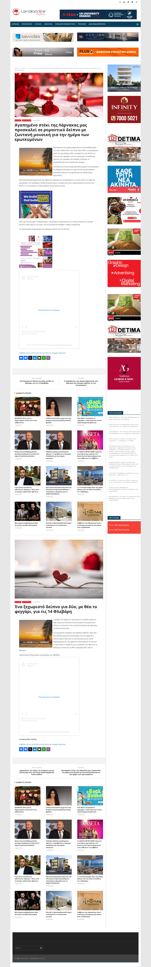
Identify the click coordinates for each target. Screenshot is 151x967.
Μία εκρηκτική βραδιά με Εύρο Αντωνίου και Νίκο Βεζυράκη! (26, 524)
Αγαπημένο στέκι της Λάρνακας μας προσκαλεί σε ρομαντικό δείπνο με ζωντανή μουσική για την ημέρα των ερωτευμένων (81, 771)
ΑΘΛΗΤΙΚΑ (48, 24)
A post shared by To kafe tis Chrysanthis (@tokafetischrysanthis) (49, 345)
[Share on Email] (39, 358)
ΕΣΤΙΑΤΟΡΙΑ (27, 120)
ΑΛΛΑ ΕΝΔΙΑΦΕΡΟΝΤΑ (97, 24)
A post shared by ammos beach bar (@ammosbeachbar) (49, 732)
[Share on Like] (26, 358)
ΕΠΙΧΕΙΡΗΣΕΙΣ (27, 24)
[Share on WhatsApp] (44, 358)
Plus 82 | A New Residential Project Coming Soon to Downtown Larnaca (59, 525)
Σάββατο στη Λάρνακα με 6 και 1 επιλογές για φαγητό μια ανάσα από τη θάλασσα (89, 525)
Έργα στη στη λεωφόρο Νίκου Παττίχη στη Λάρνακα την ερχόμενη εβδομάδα (123, 425)
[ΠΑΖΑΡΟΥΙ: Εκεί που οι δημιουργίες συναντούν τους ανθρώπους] (27, 406)
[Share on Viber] (48, 358)
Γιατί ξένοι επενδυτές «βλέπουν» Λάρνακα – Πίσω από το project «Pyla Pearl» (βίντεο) (27, 489)
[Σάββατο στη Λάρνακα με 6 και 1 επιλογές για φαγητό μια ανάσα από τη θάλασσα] (90, 511)
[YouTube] (124, 2)
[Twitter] (128, 2)
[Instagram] (132, 2)
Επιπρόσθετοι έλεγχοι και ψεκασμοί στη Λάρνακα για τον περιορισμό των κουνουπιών (124, 498)
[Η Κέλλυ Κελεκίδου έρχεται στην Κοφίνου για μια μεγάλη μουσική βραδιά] (59, 406)
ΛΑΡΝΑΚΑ (15, 24)
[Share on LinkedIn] (35, 358)
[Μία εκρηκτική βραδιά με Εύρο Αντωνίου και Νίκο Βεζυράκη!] (27, 511)
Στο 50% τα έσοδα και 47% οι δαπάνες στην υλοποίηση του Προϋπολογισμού (123, 481)
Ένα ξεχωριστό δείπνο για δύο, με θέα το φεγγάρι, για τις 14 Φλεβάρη (37, 381)
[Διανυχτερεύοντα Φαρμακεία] (136, 2)
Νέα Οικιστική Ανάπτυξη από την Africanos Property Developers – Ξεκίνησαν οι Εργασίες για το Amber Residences (58, 490)
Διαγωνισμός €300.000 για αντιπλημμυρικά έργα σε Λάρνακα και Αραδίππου (123, 489)
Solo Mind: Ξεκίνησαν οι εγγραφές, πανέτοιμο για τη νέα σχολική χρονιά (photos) (89, 420)
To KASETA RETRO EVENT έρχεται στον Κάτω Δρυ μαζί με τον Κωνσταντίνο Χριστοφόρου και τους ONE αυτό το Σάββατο (89, 455)
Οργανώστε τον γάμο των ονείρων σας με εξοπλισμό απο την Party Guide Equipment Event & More (36, 771)
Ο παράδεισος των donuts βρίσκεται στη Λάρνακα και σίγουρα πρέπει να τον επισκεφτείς (81, 382)
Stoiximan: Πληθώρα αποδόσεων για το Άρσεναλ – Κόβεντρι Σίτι (124, 474)
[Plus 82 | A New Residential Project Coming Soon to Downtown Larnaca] (59, 511)
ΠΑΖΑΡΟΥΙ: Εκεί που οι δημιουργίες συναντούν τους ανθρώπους (26, 420)
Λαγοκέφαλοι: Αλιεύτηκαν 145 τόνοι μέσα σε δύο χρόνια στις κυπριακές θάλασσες (124, 432)
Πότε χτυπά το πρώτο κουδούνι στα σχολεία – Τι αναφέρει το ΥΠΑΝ (122, 439)
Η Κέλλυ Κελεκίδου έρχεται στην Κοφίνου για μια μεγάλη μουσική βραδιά (58, 420)
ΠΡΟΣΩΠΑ (82, 24)
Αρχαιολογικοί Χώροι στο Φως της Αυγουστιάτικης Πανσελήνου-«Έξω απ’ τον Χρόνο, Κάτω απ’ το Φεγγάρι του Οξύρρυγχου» (123, 465)
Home (16, 68)
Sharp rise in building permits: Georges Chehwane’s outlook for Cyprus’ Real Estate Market (27, 454)
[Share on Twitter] (30, 358)
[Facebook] (120, 2)
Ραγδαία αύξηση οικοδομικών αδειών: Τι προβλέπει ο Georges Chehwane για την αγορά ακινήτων (58, 455)
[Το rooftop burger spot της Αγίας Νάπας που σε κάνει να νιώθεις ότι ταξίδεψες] (90, 475)
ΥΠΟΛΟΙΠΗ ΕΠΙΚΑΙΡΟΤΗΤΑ (65, 24)
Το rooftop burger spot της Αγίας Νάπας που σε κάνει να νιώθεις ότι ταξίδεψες (90, 489)
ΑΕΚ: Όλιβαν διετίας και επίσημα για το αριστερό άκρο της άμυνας (124, 418)
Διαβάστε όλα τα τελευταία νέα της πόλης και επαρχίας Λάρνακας (42, 353)
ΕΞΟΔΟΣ (38, 24)
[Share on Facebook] (21, 358)
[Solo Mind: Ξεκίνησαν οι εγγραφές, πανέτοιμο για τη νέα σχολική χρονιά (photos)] (90, 406)
